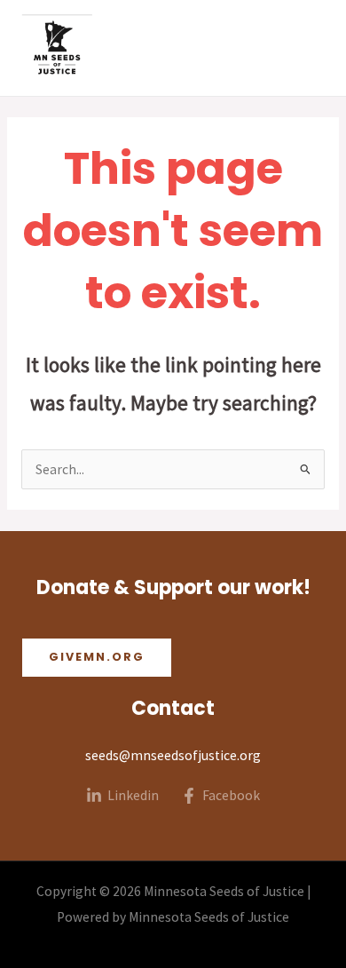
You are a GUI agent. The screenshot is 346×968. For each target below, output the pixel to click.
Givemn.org (97, 656)
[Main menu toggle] (309, 47)
